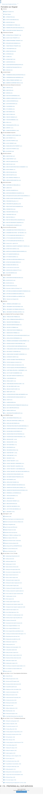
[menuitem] (0, 2)
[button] (0, 1)
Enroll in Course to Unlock (21, 791)
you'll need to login (26, 790)
